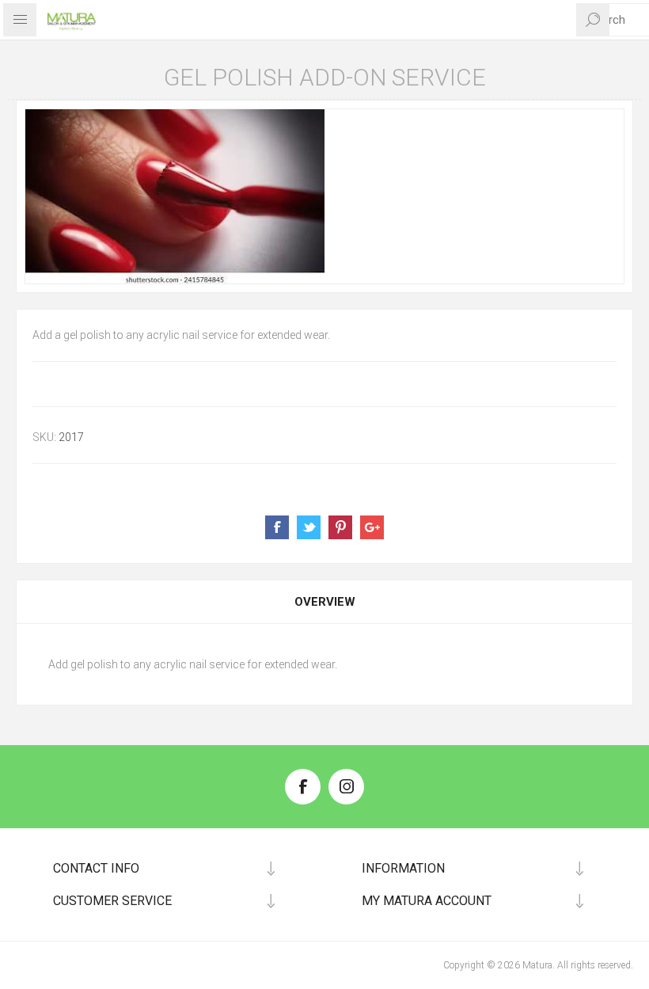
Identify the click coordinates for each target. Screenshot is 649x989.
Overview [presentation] (324, 602)
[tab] (324, 602)
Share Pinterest (340, 527)
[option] (324, 196)
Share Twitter (309, 527)
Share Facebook (277, 527)
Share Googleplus (372, 527)
